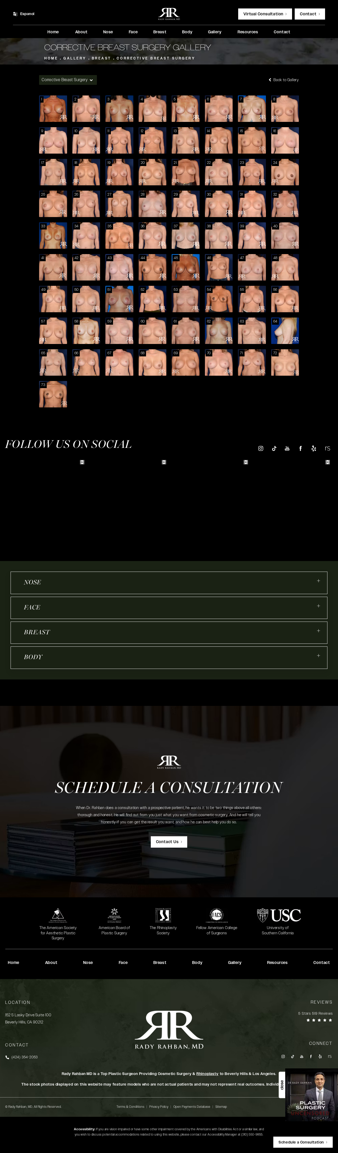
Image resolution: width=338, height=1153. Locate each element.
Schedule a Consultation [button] (301, 1142)
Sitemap (221, 1107)
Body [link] (187, 32)
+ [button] (319, 581)
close (281, 1085)
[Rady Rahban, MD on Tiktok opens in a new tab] (274, 448)
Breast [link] (160, 32)
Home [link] (53, 32)
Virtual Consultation (263, 14)
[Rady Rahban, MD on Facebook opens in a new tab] (301, 448)
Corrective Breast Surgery (156, 58)
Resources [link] (248, 32)
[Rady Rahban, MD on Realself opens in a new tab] (327, 448)
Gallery (75, 58)
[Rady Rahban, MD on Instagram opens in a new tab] (260, 448)
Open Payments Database (191, 1107)
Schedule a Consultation (168, 789)
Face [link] (133, 32)
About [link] (81, 32)
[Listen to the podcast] (311, 1094)
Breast (101, 58)
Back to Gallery (286, 80)
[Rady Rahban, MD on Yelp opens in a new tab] (314, 448)
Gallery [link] (215, 32)
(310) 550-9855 (252, 1134)
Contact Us (167, 841)
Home (51, 58)
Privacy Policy (158, 1107)
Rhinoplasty (207, 1074)
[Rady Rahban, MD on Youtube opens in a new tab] (287, 448)
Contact (308, 14)
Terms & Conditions (130, 1107)
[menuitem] (53, 32)
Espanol (27, 14)
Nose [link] (108, 32)
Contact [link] (282, 32)
